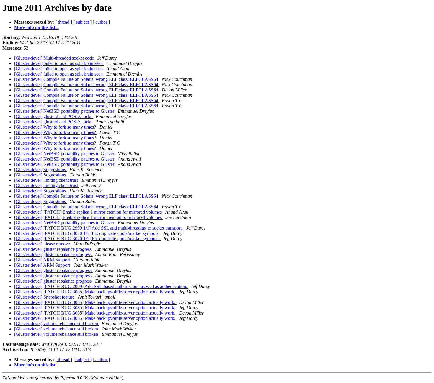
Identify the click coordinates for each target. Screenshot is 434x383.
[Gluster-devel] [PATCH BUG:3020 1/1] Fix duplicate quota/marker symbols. (87, 233)
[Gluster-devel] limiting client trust (46, 180)
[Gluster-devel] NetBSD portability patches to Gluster (64, 111)
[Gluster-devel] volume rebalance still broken (56, 323)
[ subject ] (82, 21)
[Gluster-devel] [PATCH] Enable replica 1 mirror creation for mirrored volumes (88, 212)
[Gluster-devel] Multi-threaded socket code (54, 57)
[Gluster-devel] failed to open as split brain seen (59, 63)
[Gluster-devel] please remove (42, 243)
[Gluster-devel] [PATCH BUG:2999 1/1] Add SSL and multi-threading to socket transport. (99, 227)
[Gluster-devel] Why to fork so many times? (55, 127)
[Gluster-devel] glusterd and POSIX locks (53, 116)
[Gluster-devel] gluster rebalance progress (53, 249)
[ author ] (101, 21)
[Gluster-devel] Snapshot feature (45, 296)
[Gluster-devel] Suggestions (40, 169)
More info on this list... (36, 27)
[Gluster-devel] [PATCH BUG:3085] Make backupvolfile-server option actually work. (95, 291)
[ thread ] (63, 21)
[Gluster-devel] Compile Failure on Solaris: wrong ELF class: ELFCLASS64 (86, 79)
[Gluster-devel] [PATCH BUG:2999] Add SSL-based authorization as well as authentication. (101, 286)
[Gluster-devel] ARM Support (42, 259)
